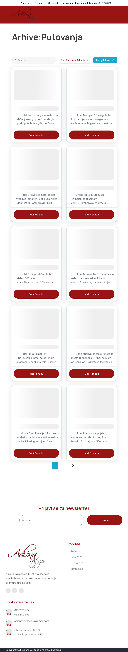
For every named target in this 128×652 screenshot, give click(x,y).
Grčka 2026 (77, 563)
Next (73, 465)
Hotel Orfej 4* (24, 267)
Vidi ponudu (36, 135)
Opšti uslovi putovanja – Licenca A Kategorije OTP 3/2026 (79, 3)
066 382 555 (21, 614)
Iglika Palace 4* (25, 347)
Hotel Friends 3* (81, 426)
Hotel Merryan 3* (81, 108)
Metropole (77, 568)
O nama (39, 3)
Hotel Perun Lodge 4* (30, 108)
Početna (25, 3)
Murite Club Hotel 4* (29, 426)
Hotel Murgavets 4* (83, 188)
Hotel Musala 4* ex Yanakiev (90, 267)
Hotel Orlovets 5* (27, 188)
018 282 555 (21, 610)
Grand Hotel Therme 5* (86, 347)
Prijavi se (104, 520)
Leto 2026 (76, 557)
